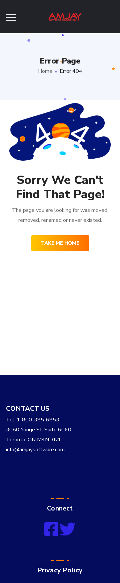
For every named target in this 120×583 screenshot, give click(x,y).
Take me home (60, 243)
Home (45, 71)
